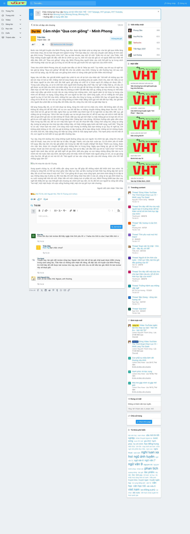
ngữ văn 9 (135, 464)
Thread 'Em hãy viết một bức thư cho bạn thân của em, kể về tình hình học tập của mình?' (146, 274)
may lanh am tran (148, 446)
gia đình (147, 441)
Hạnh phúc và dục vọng (142, 371)
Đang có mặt (136, 399)
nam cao (149, 449)
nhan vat (140, 469)
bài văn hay (132, 435)
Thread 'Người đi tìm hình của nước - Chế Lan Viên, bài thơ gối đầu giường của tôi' (145, 260)
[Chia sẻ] (119, 199)
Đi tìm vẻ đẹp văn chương (141, 367)
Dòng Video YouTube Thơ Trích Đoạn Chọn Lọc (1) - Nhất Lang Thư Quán (144, 344)
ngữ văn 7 (150, 460)
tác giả (140, 472)
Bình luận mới (136, 320)
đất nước (136, 493)
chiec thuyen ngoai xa (144, 438)
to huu (152, 475)
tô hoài (146, 475)
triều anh (153, 477)
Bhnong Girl (83, 14)
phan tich (151, 468)
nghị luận (137, 453)
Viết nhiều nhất (137, 25)
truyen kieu (132, 480)
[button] (4, 3)
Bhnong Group (71, 14)
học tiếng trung (151, 444)
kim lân (138, 446)
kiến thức (131, 446)
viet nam (133, 489)
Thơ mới (135, 337)
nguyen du (148, 464)
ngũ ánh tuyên (144, 456)
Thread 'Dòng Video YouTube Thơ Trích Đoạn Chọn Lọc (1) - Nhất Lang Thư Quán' (144, 194)
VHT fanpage (93, 12)
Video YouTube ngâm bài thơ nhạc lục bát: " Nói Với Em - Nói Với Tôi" (144, 327)
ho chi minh (138, 444)
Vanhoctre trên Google (62, 44)
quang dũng (132, 472)
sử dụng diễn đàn (60, 17)
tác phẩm (149, 472)
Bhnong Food (58, 14)
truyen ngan (143, 480)
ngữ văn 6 (138, 460)
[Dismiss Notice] (158, 12)
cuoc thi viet (138, 441)
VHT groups (105, 12)
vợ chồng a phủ (148, 489)
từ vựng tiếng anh (138, 483)
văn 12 (148, 483)
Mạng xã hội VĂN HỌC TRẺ (74, 12)
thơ (133, 475)
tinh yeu (139, 475)
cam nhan (141, 435)
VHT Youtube (116, 12)
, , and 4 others (56, 194)
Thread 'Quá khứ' (139, 309)
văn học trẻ (139, 486)
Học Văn (134, 64)
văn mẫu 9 (151, 486)
